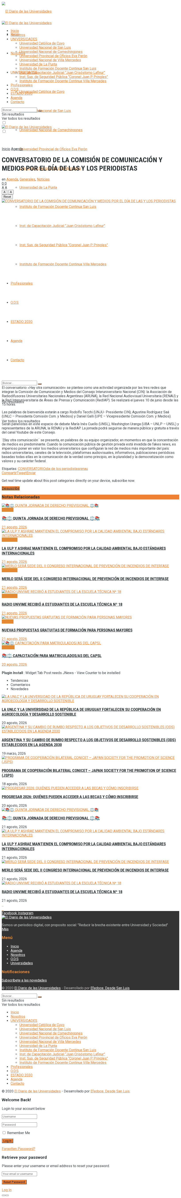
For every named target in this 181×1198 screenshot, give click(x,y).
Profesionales (22, 283)
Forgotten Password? (18, 1149)
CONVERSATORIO (32, 469)
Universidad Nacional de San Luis (45, 111)
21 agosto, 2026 (14, 527)
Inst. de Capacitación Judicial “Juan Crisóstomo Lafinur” (62, 226)
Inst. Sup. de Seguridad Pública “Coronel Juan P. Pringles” (63, 245)
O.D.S (15, 302)
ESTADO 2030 (21, 322)
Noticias (43, 179)
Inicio (15, 31)
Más (5, 929)
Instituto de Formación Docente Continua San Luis (57, 207)
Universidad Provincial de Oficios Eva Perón (53, 149)
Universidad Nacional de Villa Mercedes (50, 60)
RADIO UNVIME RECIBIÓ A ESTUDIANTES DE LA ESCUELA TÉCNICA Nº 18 (62, 604)
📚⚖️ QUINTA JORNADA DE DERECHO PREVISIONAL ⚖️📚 (51, 518)
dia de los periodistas (62, 469)
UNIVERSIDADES (24, 39)
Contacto (17, 360)
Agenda (16, 341)
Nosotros (18, 53)
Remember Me (18, 1133)
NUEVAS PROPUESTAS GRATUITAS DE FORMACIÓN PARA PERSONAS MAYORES (67, 630)
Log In (6, 1190)
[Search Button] (39, 384)
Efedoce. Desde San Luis (110, 988)
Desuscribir (11, 488)
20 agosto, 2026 (14, 664)
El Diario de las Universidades (37, 988)
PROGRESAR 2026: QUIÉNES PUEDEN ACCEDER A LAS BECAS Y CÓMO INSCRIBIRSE (70, 796)
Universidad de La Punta (38, 187)
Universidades (22, 963)
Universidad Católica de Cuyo (41, 91)
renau (83, 469)
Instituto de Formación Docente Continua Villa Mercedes (62, 264)
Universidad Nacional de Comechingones (51, 130)
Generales (27, 179)
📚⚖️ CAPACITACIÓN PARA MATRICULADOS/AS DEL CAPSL (52, 655)
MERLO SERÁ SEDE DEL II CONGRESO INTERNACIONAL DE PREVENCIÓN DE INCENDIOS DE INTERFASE (85, 578)
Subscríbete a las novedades (24, 980)
